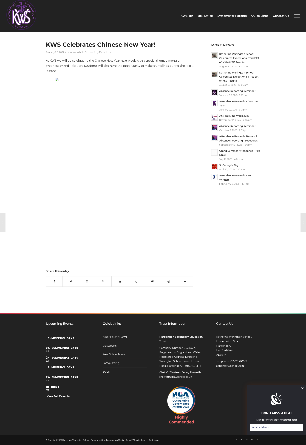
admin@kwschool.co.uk (230, 365)
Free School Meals (114, 354)
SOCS (106, 371)
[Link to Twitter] (241, 439)
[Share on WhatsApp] (87, 281)
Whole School (85, 52)
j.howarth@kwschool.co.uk (175, 376)
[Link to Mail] (252, 439)
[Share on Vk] (152, 281)
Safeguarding (111, 363)
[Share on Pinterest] (103, 281)
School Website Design (136, 440)
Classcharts (110, 345)
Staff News (154, 440)
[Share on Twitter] (71, 281)
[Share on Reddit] (169, 281)
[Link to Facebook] (236, 439)
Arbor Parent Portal (115, 337)
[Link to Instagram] (247, 439)
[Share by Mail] (185, 281)
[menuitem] (187, 16)
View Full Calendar (59, 396)
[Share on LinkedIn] (120, 281)
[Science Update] (303, 222)
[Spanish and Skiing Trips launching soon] (2, 222)
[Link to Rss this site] (257, 439)
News (72, 52)
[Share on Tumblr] (136, 281)
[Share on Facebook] (54, 281)
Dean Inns (104, 52)
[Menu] (295, 16)
